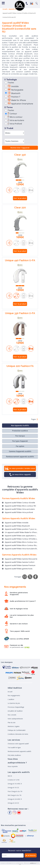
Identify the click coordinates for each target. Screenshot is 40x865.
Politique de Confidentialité (16, 730)
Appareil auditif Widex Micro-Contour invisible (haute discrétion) (21, 542)
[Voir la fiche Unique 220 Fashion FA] (20, 381)
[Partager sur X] (30, 576)
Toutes (11, 82)
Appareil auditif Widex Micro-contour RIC (20, 506)
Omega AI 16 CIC (13, 787)
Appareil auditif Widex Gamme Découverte (20, 559)
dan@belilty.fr (33, 863)
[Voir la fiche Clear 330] (20, 170)
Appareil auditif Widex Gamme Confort (19, 562)
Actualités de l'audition (15, 711)
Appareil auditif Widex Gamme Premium (19, 565)
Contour (13, 113)
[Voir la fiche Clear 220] (20, 223)
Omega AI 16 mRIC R (15, 784)
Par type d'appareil (20, 441)
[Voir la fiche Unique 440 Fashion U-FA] (20, 276)
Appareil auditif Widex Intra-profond (18, 512)
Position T (15, 97)
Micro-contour (15, 117)
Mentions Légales (13, 726)
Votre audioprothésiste (15, 719)
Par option (20, 446)
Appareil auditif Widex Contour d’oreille (19, 502)
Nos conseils (12, 715)
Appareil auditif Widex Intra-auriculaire (19, 509)
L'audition (11, 699)
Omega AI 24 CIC (13, 803)
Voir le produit (20, 198)
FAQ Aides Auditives (14, 755)
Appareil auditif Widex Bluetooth (17, 526)
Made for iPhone (18, 100)
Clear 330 (20, 155)
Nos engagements (14, 695)
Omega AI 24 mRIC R (15, 799)
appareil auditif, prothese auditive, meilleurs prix (20, 6)
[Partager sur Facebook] (35, 576)
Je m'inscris (30, 855)
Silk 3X (10, 776)
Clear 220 (20, 208)
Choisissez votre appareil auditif (18, 744)
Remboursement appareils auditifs (20, 457)
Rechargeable (17, 90)
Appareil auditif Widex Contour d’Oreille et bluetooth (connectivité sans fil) (21, 539)
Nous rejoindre (13, 766)
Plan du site (11, 722)
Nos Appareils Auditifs (20, 426)
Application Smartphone (22, 103)
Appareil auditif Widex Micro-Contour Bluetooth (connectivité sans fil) (21, 545)
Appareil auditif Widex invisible (16, 522)
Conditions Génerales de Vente (18, 734)
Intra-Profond (15, 123)
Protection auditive (20, 431)
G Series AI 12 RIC (14, 780)
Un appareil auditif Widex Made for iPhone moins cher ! (21, 532)
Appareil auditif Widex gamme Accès (18, 569)
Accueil (10, 692)
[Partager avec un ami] (24, 576)
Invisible (15, 86)
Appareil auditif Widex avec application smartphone (21, 536)
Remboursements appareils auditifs (19, 751)
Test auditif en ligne (14, 747)
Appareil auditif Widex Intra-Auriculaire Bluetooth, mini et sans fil (21, 549)
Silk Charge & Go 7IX (14, 795)
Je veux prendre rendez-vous (22, 468)
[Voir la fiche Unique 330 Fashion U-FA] (20, 328)
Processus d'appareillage (16, 707)
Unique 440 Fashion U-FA (20, 260)
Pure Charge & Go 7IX (15, 791)
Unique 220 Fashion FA (20, 366)
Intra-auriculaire (16, 120)
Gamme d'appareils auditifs (20, 451)
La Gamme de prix (14, 703)
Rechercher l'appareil (20, 148)
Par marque (20, 436)
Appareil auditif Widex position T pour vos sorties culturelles (21, 529)
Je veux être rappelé (21, 474)
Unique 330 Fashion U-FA (20, 313)
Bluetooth (15, 93)
